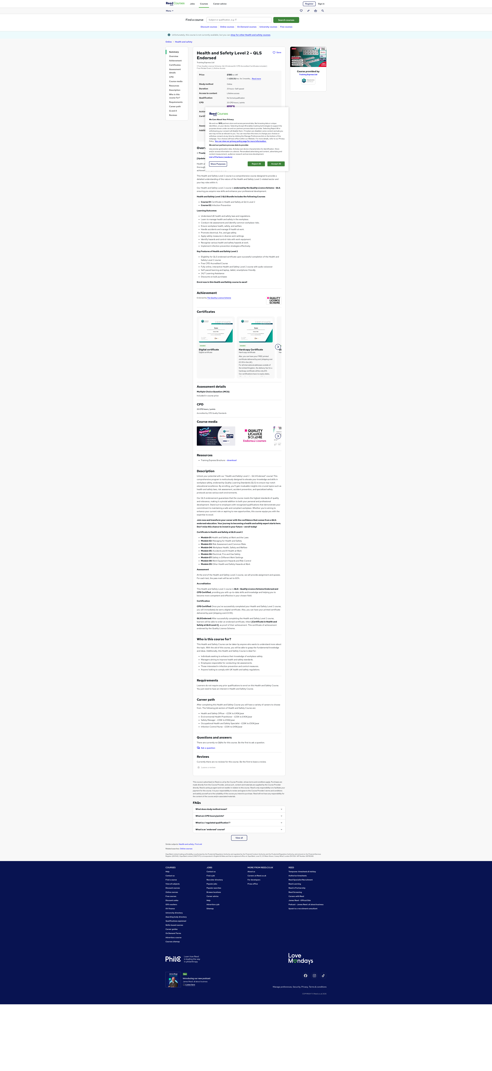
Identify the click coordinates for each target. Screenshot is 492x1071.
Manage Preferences (282, 986)
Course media (175, 81)
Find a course (194, 20)
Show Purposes (218, 164)
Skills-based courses (174, 925)
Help (168, 871)
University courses (268, 26)
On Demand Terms (173, 933)
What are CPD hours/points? (210, 816)
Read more (256, 78)
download (232, 460)
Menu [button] (168, 10)
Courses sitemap (173, 941)
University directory (174, 913)
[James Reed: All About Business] (173, 979)
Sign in (321, 3)
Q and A (173, 110)
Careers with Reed (296, 896)
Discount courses (209, 26)
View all (239, 837)
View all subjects (173, 884)
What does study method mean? (211, 809)
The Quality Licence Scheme (219, 298)
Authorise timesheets (298, 875)
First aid (198, 844)
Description (174, 90)
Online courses (227, 26)
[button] (278, 347)
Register (309, 3)
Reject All (256, 163)
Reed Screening (295, 892)
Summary (174, 52)
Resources (174, 85)
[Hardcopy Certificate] (256, 330)
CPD (171, 77)
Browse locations (214, 892)
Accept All (276, 163)
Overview (173, 56)
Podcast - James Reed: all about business (306, 904)
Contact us (170, 875)
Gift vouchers (171, 904)
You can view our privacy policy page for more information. (240, 141)
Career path (175, 106)
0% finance (170, 908)
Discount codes (172, 900)
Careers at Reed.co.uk (257, 875)
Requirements (176, 102)
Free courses (286, 26)
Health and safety (183, 41)
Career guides (172, 929)
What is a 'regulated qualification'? (213, 822)
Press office (253, 884)
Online (169, 41)
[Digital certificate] (216, 330)
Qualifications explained (176, 921)
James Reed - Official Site (300, 900)
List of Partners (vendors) (220, 157)
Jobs (192, 3)
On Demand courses (247, 26)
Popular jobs (212, 884)
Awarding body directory (176, 917)
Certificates (175, 65)
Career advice (220, 3)
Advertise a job (213, 904)
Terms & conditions (317, 986)
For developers (254, 880)
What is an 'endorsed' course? (210, 829)
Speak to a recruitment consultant (303, 908)
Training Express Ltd (308, 74)
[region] (247, 139)
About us (251, 871)
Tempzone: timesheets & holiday (302, 871)
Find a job (211, 875)
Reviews (173, 115)
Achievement (175, 60)
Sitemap (210, 908)
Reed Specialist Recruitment (301, 880)
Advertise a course (173, 937)
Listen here (190, 984)
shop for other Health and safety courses (250, 35)
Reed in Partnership (297, 888)
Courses (204, 3)
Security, (297, 986)
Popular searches (214, 888)
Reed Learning (295, 884)
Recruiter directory (215, 880)
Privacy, (305, 986)
